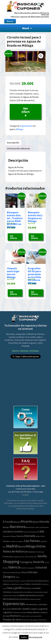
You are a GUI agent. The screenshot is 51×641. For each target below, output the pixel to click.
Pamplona (31, 552)
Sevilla (42, 556)
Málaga (19, 129)
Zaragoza (9, 576)
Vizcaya (32, 572)
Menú (25, 28)
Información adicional (18, 148)
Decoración (39, 595)
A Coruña (8, 521)
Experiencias (26, 125)
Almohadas (30, 581)
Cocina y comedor (32, 588)
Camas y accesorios (32, 584)
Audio (37, 581)
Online (40, 546)
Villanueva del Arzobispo (12, 572)
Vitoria (24, 572)
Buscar (10, 21)
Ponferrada (40, 552)
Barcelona (18, 526)
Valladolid (41, 567)
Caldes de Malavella (41, 527)
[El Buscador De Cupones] (25, 6)
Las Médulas (20, 541)
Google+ (25, 494)
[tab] (13, 142)
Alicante (26, 521)
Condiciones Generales (25, 489)
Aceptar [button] (24, 637)
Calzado (21, 584)
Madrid (11, 546)
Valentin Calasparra (28, 568)
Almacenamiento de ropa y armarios (14, 581)
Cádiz (41, 531)
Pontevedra (8, 556)
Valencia (14, 567)
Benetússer (30, 527)
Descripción (13, 142)
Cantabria (8, 531)
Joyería (26, 608)
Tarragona (26, 562)
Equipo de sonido (34, 599)
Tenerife (38, 562)
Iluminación (17, 608)
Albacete (17, 522)
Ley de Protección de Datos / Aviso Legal (25, 491)
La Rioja (13, 541)
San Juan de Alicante (29, 557)
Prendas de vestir (12, 619)
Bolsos (41, 581)
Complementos (18, 592)
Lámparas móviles (19, 612)
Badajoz (6, 527)
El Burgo (13, 536)
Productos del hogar (29, 620)
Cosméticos (28, 592)
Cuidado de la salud (40, 592)
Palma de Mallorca (15, 551)
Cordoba (18, 531)
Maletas (30, 612)
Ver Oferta (26, 111)
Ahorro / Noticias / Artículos (25, 350)
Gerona (20, 536)
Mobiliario (15, 615)
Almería (35, 521)
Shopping (11, 561)
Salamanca (17, 557)
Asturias (44, 521)
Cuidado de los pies (10, 596)
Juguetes (7, 612)
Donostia (6, 536)
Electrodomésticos (11, 599)
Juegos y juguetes (39, 608)
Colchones (7, 592)
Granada (29, 536)
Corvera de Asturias (30, 532)
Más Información (35, 637)
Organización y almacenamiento (31, 616)
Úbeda (17, 577)
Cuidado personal (25, 595)
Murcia (21, 546)
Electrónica (24, 599)
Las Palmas (32, 541)
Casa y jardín (15, 588)
